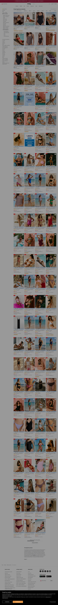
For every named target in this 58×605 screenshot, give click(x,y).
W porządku (18, 601)
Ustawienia (7, 601)
